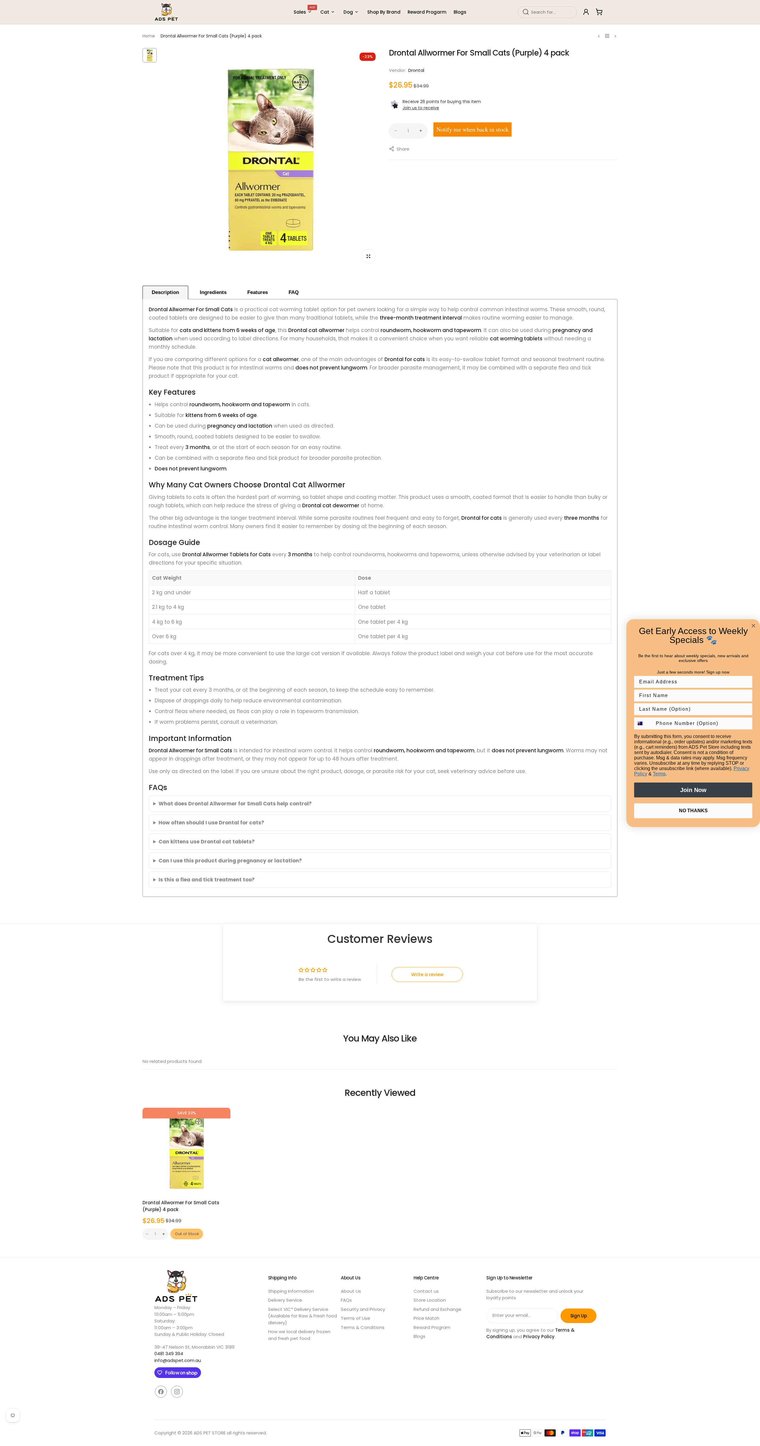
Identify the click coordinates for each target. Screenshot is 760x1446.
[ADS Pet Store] (166, 12)
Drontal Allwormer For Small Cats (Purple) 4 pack (180, 1206)
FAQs (346, 1300)
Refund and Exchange (437, 1309)
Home (148, 36)
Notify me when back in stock (472, 129)
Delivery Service (285, 1300)
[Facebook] (160, 1391)
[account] (586, 11)
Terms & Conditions (362, 1327)
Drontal (416, 70)
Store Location (430, 1300)
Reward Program (432, 1327)
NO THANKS (693, 810)
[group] (270, 158)
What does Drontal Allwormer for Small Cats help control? (235, 803)
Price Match (426, 1318)
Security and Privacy (363, 1309)
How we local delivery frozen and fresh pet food (299, 1334)
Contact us (426, 1291)
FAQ (294, 292)
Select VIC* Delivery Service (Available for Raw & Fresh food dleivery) (302, 1316)
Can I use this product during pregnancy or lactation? (230, 860)
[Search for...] (525, 12)
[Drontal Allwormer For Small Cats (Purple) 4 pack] (186, 1152)
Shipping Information (291, 1291)
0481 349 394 (168, 1353)
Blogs (419, 1336)
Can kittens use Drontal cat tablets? (207, 841)
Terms (659, 773)
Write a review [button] (427, 974)
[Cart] (599, 11)
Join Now (693, 790)
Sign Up (578, 1316)
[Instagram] (176, 1391)
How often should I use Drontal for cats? (211, 822)
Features (257, 292)
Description (165, 292)
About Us (351, 1291)
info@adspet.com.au (177, 1360)
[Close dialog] (753, 625)
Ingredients (213, 292)
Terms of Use (355, 1318)
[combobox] (547, 12)
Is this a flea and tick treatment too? (207, 879)
